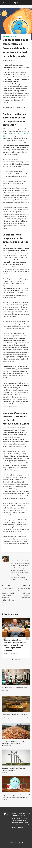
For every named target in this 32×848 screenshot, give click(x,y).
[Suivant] (27, 638)
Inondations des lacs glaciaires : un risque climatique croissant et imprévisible (23, 592)
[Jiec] (16, 2)
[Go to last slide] (4, 638)
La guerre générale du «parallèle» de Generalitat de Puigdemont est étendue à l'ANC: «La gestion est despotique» (15, 645)
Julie (12, 557)
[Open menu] (3, 2)
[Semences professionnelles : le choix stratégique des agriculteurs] (16, 731)
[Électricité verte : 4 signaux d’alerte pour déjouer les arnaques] (16, 757)
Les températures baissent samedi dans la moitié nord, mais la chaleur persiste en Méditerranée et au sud (8, 594)
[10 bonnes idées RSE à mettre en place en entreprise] (16, 677)
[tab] (12, 659)
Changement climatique (9, 36)
